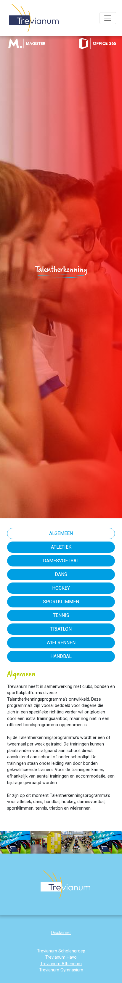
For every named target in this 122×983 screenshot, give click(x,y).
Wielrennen (61, 642)
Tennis (61, 615)
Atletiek (61, 547)
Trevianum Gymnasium (61, 970)
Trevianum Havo (61, 957)
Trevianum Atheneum (61, 963)
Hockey (61, 588)
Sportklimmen (61, 601)
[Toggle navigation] (107, 18)
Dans (61, 574)
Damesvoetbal (61, 560)
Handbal (61, 656)
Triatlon (61, 629)
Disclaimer (61, 932)
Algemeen (61, 533)
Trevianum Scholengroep (61, 951)
